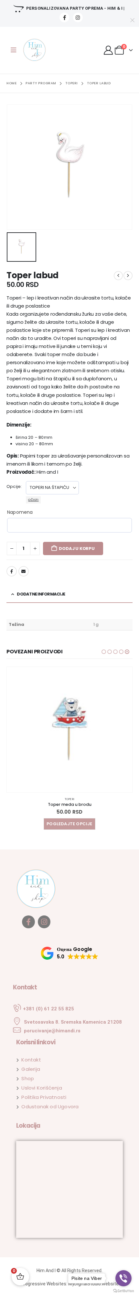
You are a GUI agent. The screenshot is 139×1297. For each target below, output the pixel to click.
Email (23, 571)
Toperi (69, 799)
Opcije (13, 486)
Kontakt (31, 1059)
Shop (27, 1078)
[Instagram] (78, 17)
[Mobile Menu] (13, 50)
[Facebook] (64, 17)
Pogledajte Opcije (69, 824)
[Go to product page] (69, 729)
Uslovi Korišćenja (41, 1087)
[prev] (118, 275)
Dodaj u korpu (76, 548)
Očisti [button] (33, 500)
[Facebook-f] (28, 921)
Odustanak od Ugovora (50, 1106)
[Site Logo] (39, 50)
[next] (128, 275)
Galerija (30, 1069)
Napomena (20, 512)
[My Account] (108, 50)
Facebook (11, 571)
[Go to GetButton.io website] (123, 1290)
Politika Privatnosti (43, 1097)
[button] (104, 652)
